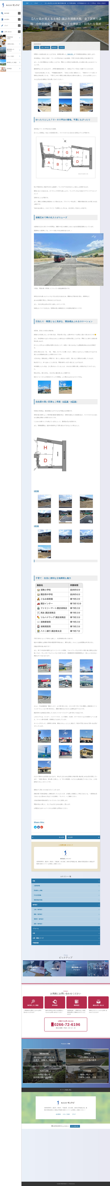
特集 (34, 881)
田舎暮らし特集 (38, 890)
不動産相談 (36, 942)
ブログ (6, 25)
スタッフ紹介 (66, 1114)
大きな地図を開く (75, 1126)
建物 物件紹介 (38, 914)
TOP (27, 3)
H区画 (73, 402)
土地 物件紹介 (45, 47)
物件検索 (6, 13)
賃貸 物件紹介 (38, 923)
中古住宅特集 (37, 895)
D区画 (65, 402)
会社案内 (6, 19)
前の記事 (61, 837)
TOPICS (61, 47)
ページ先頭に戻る (66, 1090)
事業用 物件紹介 (39, 919)
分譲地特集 (37, 885)
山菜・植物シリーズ (38, 938)
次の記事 (70, 837)
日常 (34, 933)
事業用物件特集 (38, 900)
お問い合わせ (8, 31)
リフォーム (36, 928)
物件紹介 (54, 47)
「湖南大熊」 (70, 54)
